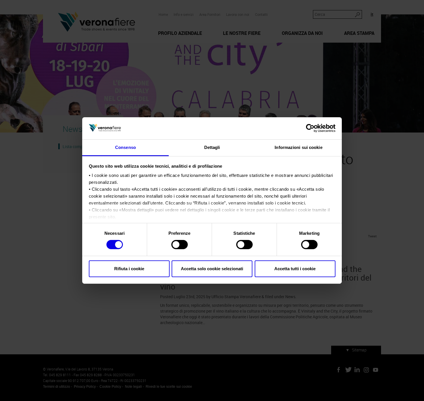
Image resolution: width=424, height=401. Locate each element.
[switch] (179, 244)
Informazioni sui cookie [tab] (298, 147)
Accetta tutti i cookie (295, 268)
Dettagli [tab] (212, 147)
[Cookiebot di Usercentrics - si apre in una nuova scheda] (310, 128)
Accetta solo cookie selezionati (212, 268)
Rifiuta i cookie (129, 268)
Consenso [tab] (125, 147)
